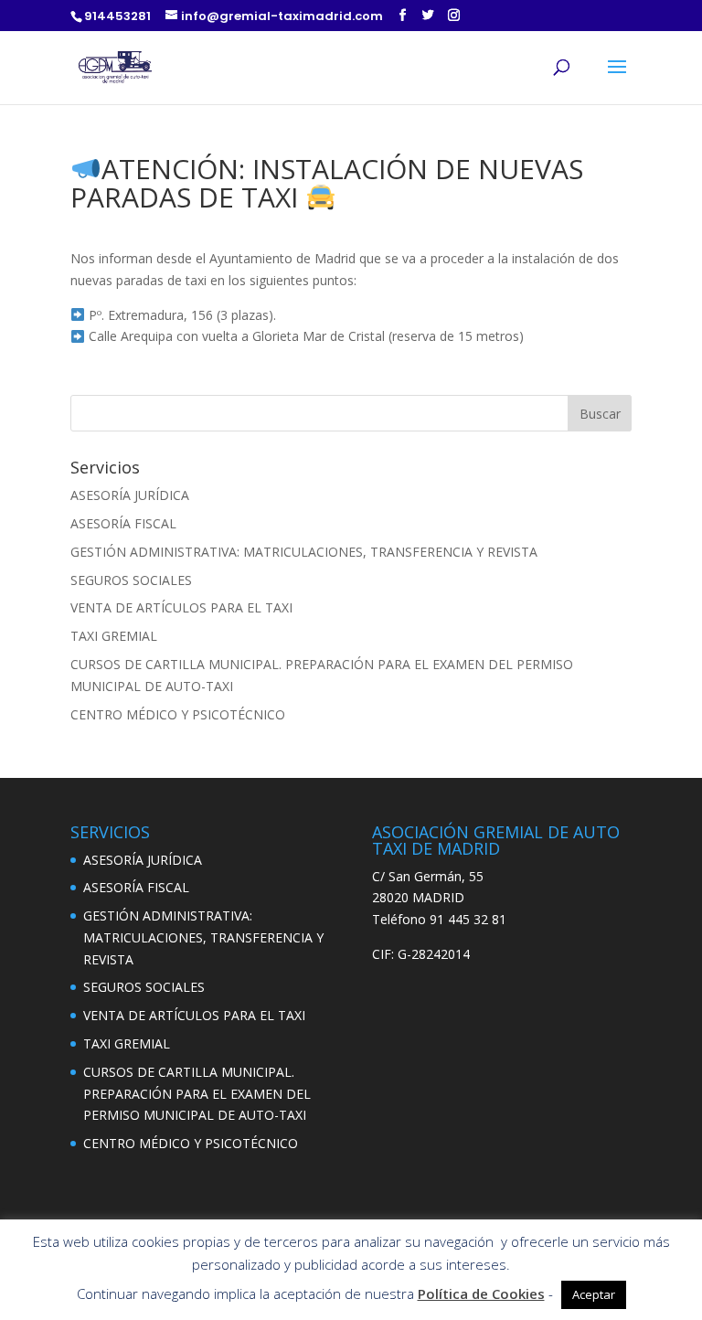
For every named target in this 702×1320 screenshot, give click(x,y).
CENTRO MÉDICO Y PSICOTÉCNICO (177, 714)
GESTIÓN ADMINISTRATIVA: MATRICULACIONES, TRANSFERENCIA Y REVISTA (303, 551)
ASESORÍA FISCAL (123, 523)
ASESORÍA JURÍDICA (129, 495)
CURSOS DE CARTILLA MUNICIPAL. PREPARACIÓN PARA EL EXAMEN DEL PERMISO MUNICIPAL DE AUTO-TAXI (197, 1093)
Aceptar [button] (593, 1294)
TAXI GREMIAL (113, 635)
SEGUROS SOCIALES (131, 580)
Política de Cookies (481, 1293)
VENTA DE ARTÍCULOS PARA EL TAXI (181, 607)
